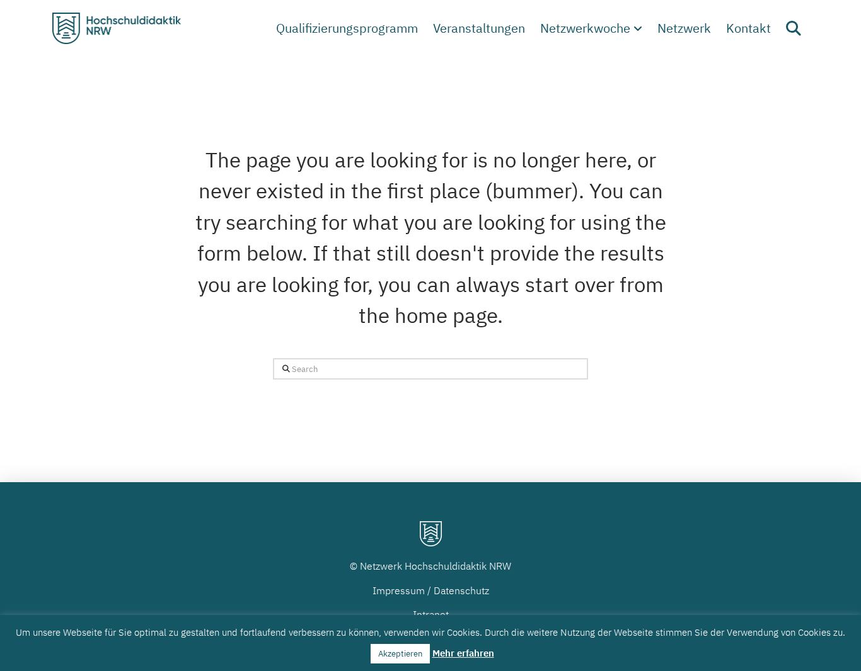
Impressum (399, 590)
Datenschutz (461, 590)
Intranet (431, 614)
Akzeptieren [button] (400, 653)
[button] (793, 28)
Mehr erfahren (463, 653)
